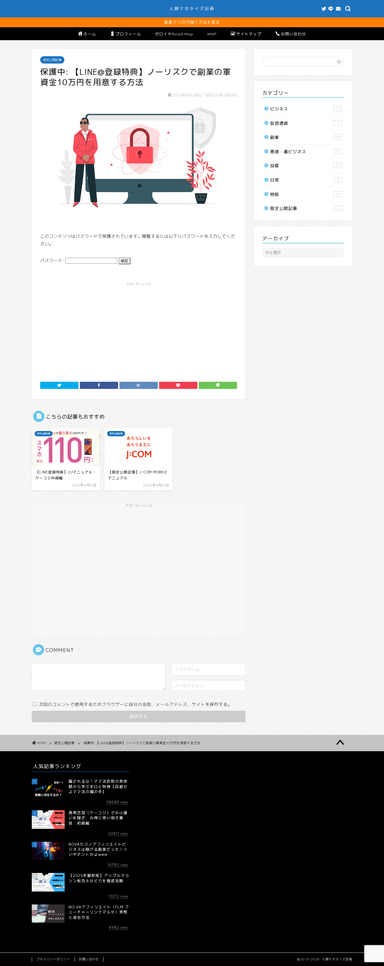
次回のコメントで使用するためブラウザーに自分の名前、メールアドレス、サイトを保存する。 (135, 704)
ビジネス (305, 109)
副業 (305, 137)
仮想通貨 (304, 123)
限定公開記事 (52, 60)
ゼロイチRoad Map (174, 34)
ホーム (89, 34)
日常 (304, 180)
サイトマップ (248, 34)
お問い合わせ (293, 34)
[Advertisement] (138, 328)
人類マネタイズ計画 (192, 8)
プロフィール (128, 34)
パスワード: (52, 260)
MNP (212, 34)
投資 (305, 166)
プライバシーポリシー (53, 959)
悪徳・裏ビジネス (305, 152)
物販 (305, 194)
